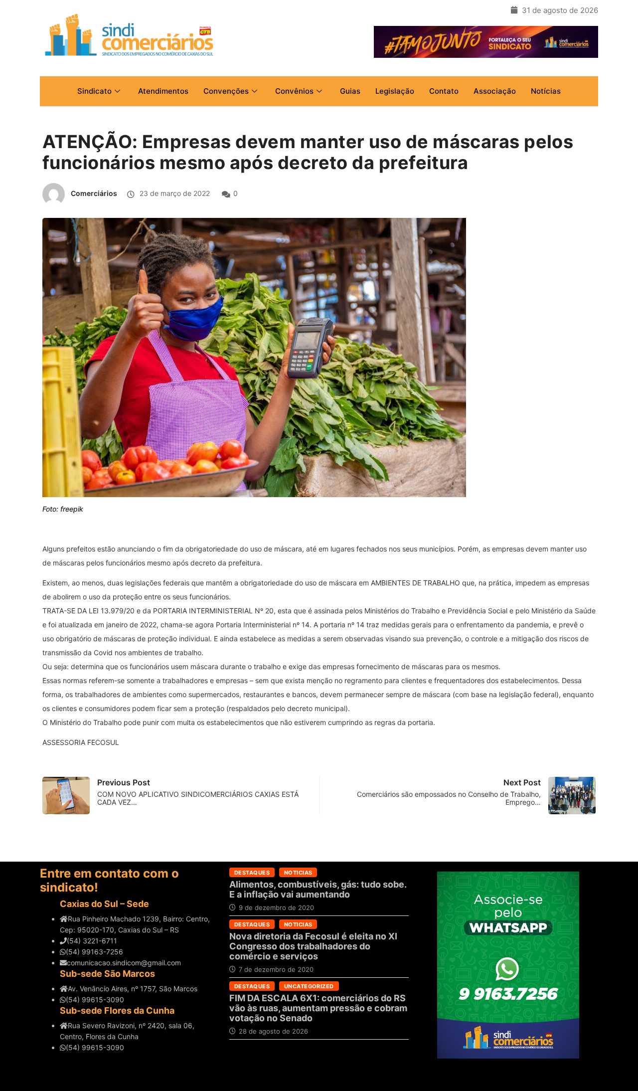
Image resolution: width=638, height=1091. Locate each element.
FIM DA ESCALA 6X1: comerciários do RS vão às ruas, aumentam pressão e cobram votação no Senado (318, 1008)
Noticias (298, 872)
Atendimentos (163, 91)
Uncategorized (309, 986)
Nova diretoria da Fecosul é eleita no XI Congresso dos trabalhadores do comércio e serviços (313, 946)
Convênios (294, 91)
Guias (350, 91)
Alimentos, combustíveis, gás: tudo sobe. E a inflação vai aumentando (317, 889)
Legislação (394, 91)
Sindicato (94, 91)
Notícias (546, 91)
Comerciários (94, 193)
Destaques (252, 872)
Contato (444, 91)
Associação (495, 91)
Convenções (226, 91)
